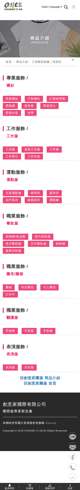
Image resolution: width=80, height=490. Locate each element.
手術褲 (48, 330)
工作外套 (34, 156)
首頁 (9, 61)
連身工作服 (32, 149)
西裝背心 (49, 105)
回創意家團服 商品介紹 (40, 378)
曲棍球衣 (34, 200)
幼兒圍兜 (27, 287)
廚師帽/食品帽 (15, 236)
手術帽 (10, 330)
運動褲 (54, 200)
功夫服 (29, 367)
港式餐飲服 (13, 243)
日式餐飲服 (39, 243)
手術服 (29, 330)
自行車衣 (12, 200)
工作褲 (54, 149)
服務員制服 (13, 250)
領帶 (31, 112)
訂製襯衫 (34, 98)
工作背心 (12, 156)
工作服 (10, 149)
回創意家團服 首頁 (40, 383)
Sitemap (50, 422)
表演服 (10, 367)
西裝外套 (12, 112)
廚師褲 (60, 243)
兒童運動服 (13, 193)
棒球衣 (35, 193)
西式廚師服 (43, 236)
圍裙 (9, 287)
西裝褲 (10, 105)
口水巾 (10, 294)
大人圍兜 (49, 287)
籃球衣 (54, 193)
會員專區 (10, 488)
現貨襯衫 (12, 98)
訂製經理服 (57, 98)
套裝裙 (29, 105)
